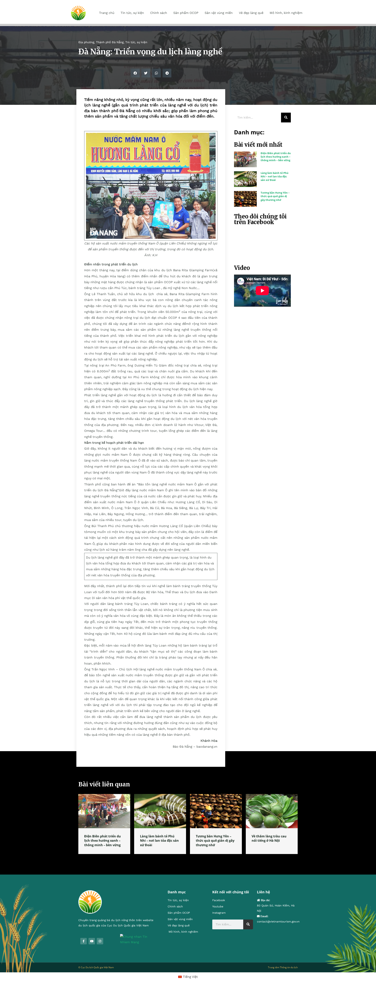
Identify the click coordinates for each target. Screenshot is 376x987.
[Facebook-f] (83, 941)
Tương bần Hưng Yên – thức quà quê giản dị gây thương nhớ (275, 196)
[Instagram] (100, 941)
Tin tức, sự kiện (136, 42)
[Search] (286, 117)
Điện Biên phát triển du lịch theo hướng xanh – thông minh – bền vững (276, 156)
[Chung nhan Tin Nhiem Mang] (138, 939)
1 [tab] (188, 859)
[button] (135, 73)
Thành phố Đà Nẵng (110, 42)
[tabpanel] (104, 824)
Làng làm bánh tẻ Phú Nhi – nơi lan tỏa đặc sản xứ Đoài (274, 176)
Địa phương (86, 42)
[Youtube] (92, 941)
